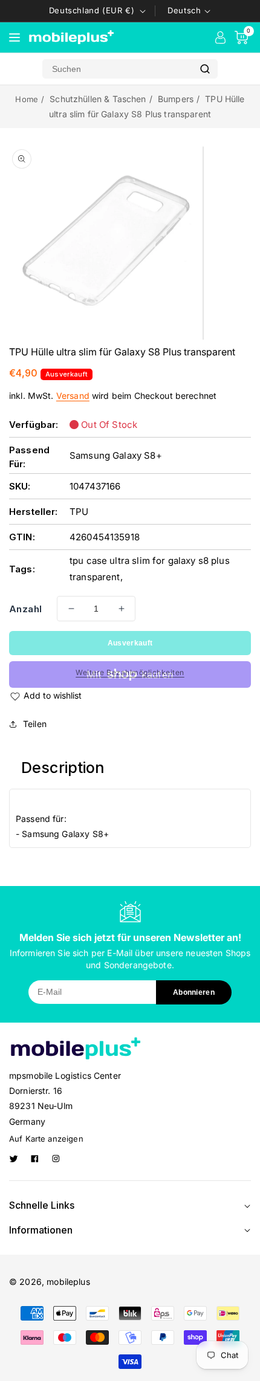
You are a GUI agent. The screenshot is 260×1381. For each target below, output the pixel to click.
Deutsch (184, 10)
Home (26, 99)
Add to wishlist (53, 695)
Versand (72, 395)
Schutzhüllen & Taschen (98, 99)
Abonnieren (194, 992)
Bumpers (175, 99)
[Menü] (14, 37)
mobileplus (68, 1281)
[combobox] (117, 69)
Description (63, 767)
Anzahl (25, 609)
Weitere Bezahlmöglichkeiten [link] (130, 672)
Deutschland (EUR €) (91, 10)
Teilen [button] (35, 724)
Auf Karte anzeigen (46, 1138)
